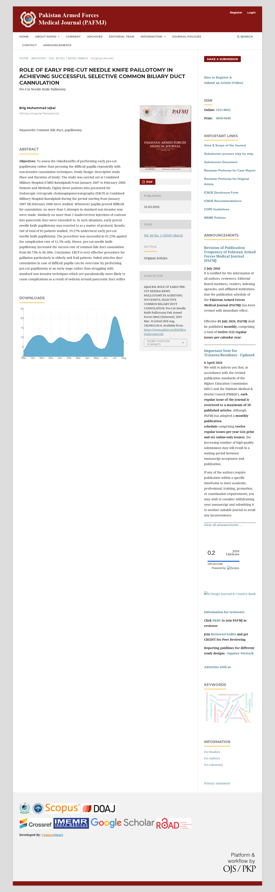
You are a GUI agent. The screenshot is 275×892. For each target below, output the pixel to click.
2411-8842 (223, 110)
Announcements (57, 45)
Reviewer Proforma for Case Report (229, 170)
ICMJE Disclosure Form (221, 192)
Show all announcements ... (223, 525)
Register (236, 12)
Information (152, 36)
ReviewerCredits (223, 634)
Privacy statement (217, 783)
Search (246, 36)
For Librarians (213, 765)
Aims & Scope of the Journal (225, 145)
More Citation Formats (158, 342)
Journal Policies (186, 36)
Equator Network (240, 653)
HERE (216, 620)
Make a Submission (222, 59)
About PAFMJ (46, 36)
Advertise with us (217, 667)
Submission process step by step (228, 153)
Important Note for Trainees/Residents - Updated (229, 352)
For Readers (212, 752)
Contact (29, 45)
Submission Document (220, 162)
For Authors (212, 758)
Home (24, 36)
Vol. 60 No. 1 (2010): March (68, 58)
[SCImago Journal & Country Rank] (230, 594)
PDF (149, 182)
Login (251, 12)
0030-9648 (223, 118)
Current (73, 36)
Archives (94, 36)
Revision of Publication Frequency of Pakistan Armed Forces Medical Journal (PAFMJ (230, 254)
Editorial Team (121, 36)
